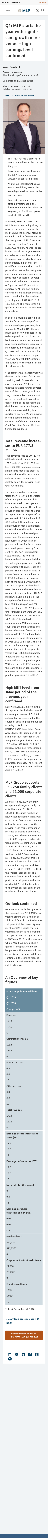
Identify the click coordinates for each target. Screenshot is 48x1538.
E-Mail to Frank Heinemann (18, 95)
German (42, 2)
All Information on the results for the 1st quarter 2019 (24, 1335)
